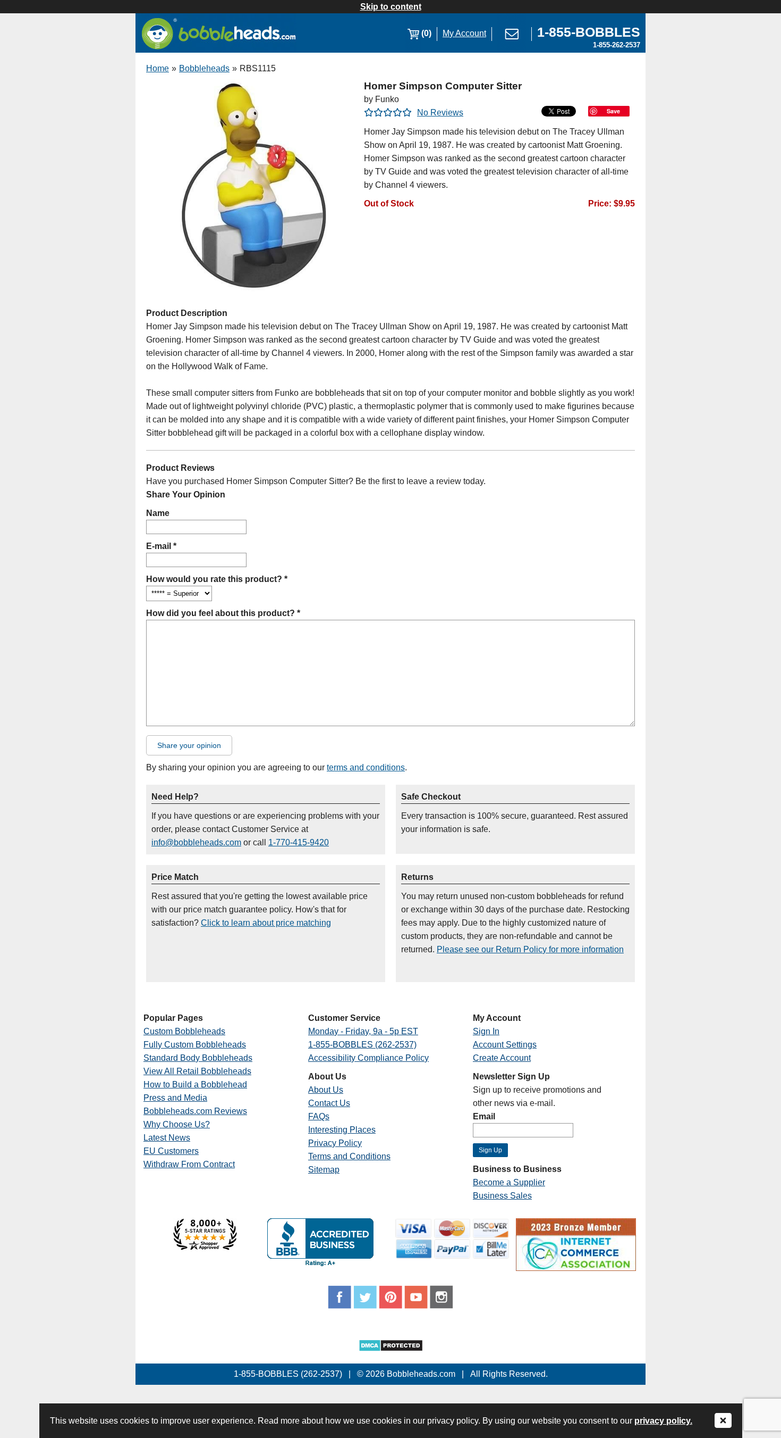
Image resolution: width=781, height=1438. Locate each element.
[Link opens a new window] (205, 1247)
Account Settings (505, 1044)
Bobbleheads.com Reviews (195, 1111)
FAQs (318, 1116)
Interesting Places (342, 1129)
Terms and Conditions (349, 1156)
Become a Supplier (509, 1182)
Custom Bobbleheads (184, 1031)
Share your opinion (189, 745)
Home (157, 68)
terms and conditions (366, 767)
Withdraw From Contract (189, 1164)
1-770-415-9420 (298, 842)
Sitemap (323, 1169)
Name (157, 513)
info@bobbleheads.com (196, 842)
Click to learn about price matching (266, 922)
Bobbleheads (204, 68)
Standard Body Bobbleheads (197, 1057)
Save (613, 111)
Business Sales (502, 1195)
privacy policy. (663, 1420)
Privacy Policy (335, 1143)
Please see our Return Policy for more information (530, 949)
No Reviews (440, 112)
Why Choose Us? (176, 1124)
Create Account (502, 1057)
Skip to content (390, 6)
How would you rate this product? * (216, 579)
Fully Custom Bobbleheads (194, 1044)
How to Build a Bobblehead (195, 1084)
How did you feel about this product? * (223, 613)
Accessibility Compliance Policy (368, 1057)
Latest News (166, 1137)
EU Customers (171, 1151)
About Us (325, 1089)
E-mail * (161, 546)
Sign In (486, 1031)
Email (484, 1116)
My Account (464, 33)
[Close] (723, 1421)
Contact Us (329, 1103)
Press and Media (175, 1097)
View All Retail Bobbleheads (197, 1071)
